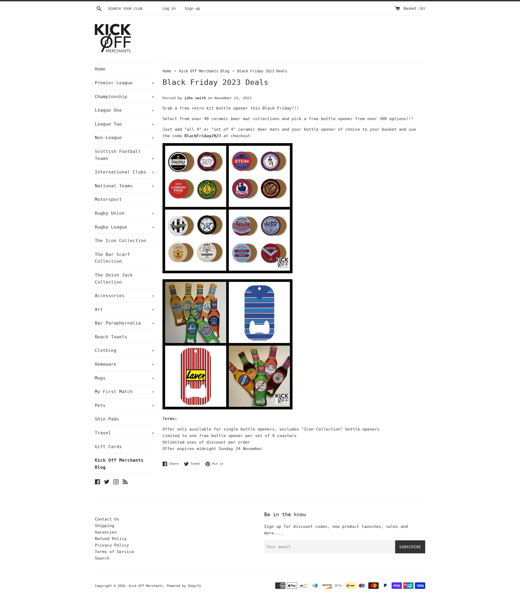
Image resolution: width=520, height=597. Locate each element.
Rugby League (124, 227)
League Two (124, 124)
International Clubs (124, 172)
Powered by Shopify (184, 586)
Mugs (124, 378)
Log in (169, 8)
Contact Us (107, 519)
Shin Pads (107, 419)
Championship (124, 96)
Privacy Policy (112, 545)
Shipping (104, 525)
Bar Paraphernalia (124, 323)
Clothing (124, 350)
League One (124, 110)
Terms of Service (114, 551)
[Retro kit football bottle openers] (227, 408)
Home (100, 69)
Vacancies (106, 532)
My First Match (124, 391)
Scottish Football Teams (124, 155)
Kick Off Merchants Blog (119, 464)
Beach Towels (111, 336)
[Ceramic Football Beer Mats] (227, 271)
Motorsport (108, 199)
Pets (124, 405)
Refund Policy (110, 538)
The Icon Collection (120, 240)
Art (124, 309)
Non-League (124, 137)
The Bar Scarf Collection (112, 258)
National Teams (124, 185)
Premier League (124, 82)
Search (102, 558)
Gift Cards (108, 446)
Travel (124, 432)
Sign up (192, 8)
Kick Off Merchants (146, 586)
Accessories (124, 295)
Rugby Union (124, 213)
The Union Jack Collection (114, 278)
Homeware (124, 364)
